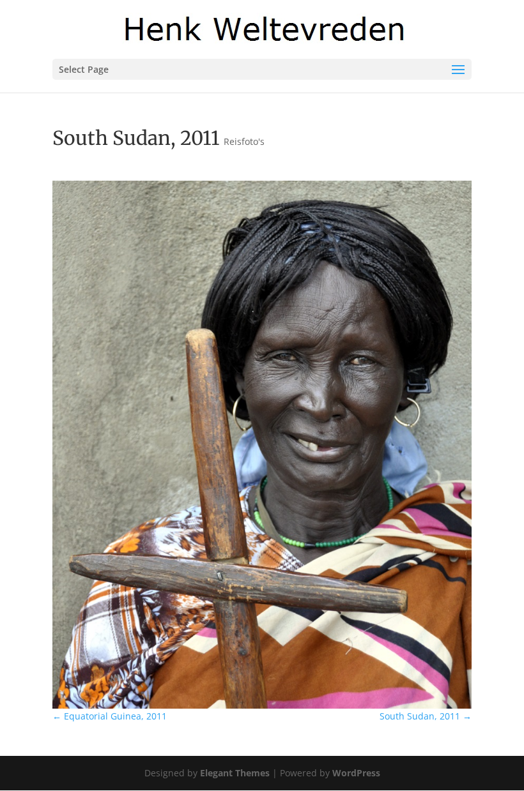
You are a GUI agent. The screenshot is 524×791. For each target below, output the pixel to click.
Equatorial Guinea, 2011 (109, 716)
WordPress (356, 773)
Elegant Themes (235, 773)
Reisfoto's (244, 141)
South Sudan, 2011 (426, 716)
